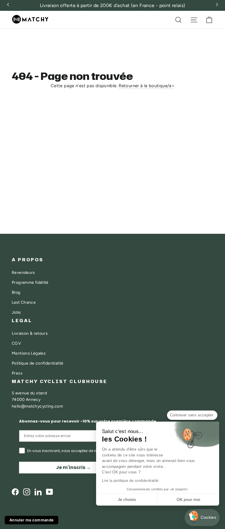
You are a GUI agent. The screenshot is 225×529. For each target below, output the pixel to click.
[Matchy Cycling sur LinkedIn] (38, 491)
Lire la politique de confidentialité (130, 481)
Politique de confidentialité (38, 363)
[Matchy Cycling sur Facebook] (15, 491)
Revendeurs (23, 272)
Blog (16, 292)
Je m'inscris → (73, 467)
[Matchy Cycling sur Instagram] (26, 491)
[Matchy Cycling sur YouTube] (49, 491)
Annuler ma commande (31, 520)
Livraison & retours (30, 333)
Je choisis (127, 499)
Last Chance (24, 302)
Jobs (16, 312)
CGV (16, 343)
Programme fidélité (30, 282)
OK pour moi (188, 499)
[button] (202, 517)
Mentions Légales (29, 353)
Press (17, 373)
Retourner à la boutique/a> (146, 85)
